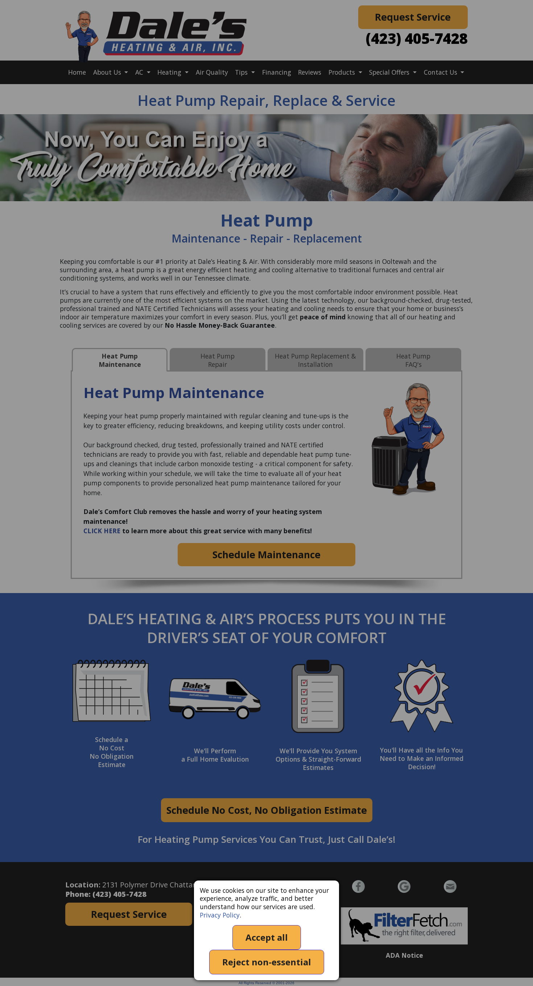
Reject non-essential (266, 962)
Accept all (266, 937)
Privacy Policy (220, 915)
